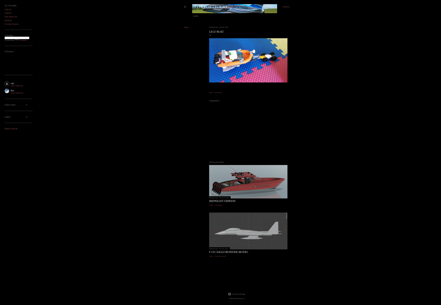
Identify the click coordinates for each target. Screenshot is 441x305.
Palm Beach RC (11, 17)
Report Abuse (11, 129)
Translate (23, 40)
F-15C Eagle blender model (228, 252)
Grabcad (8, 9)
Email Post (218, 92)
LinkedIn (8, 13)
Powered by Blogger (238, 294)
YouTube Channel (12, 24)
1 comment (218, 205)
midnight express (222, 201)
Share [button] (186, 27)
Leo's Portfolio (209, 7)
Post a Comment (220, 256)
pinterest (8, 20)
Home (195, 16)
